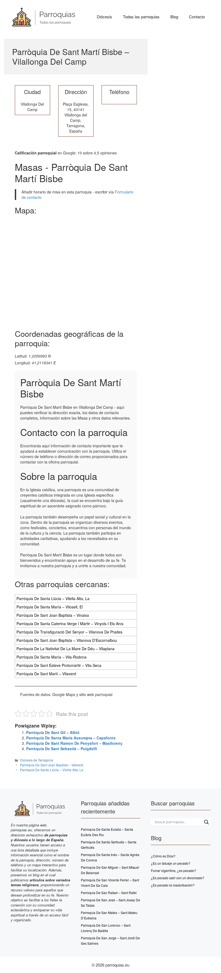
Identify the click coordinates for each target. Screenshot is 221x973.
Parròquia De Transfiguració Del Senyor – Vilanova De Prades (69, 632)
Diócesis (104, 16)
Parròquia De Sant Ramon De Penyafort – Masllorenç (74, 743)
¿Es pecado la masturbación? (173, 885)
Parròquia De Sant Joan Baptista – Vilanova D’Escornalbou (66, 640)
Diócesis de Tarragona (36, 760)
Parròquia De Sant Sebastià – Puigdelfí (61, 748)
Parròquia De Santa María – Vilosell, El (49, 607)
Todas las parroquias (141, 16)
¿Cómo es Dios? (163, 856)
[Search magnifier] (206, 822)
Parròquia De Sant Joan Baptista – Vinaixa (52, 615)
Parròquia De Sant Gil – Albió (53, 732)
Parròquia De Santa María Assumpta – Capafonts (71, 737)
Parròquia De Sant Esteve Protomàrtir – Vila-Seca (58, 665)
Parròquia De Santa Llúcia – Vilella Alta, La (52, 598)
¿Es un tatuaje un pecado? (170, 863)
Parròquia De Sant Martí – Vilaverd (46, 673)
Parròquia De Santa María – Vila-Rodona (51, 657)
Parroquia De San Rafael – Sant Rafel (109, 892)
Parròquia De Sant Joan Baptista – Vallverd (51, 765)
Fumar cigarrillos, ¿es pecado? (173, 870)
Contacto (197, 16)
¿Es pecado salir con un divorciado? (177, 877)
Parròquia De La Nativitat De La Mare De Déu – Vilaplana (65, 648)
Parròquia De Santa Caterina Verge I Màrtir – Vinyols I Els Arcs (69, 623)
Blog (174, 16)
